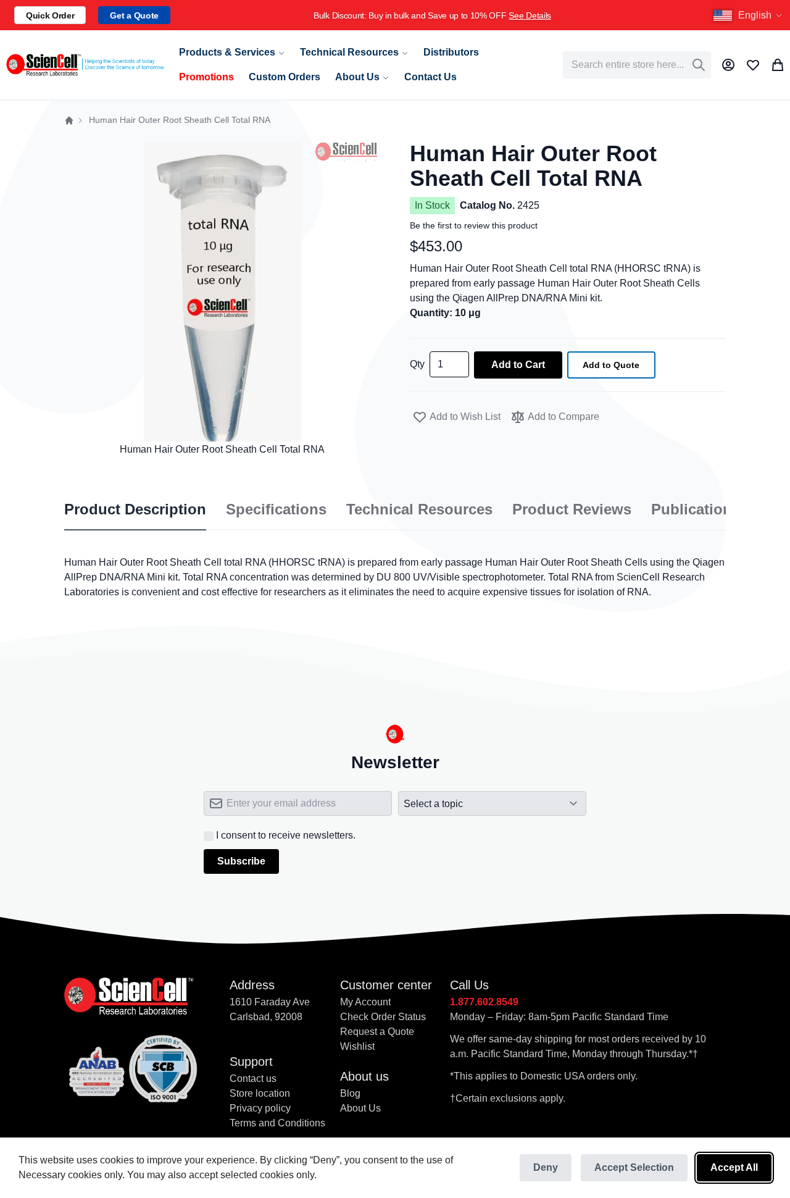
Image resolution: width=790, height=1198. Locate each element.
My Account (365, 1002)
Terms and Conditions (277, 1123)
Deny (545, 1167)
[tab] (135, 510)
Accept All (734, 1167)
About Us (360, 1108)
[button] (749, 15)
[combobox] (637, 64)
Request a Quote (377, 1031)
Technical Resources (419, 509)
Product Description (135, 509)
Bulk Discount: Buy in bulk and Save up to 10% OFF (432, 15)
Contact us (253, 1078)
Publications (695, 509)
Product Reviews (571, 509)
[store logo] (84, 65)
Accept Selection (634, 1167)
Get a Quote (134, 15)
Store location (260, 1093)
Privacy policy (260, 1108)
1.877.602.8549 (484, 1002)
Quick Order (50, 15)
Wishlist (357, 1046)
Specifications (276, 509)
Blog (350, 1093)
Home (69, 120)
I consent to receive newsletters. (286, 835)
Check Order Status (383, 1017)
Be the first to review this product (474, 225)
